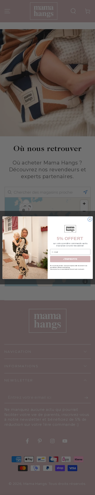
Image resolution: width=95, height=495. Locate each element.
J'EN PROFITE (70, 259)
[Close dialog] (90, 219)
